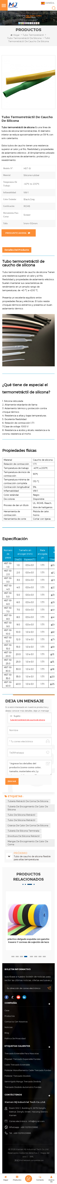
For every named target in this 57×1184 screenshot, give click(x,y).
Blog (7, 1033)
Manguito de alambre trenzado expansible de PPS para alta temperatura (28, 942)
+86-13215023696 (22, 1133)
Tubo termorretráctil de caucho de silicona (27, 720)
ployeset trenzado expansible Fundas (22, 1059)
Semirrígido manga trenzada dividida (23, 1081)
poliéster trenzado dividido (18, 1076)
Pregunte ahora (15, 233)
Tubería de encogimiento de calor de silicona (28, 808)
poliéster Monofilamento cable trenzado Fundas (28, 1070)
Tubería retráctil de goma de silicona (28, 801)
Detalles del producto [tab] (17, 250)
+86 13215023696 (29, 1127)
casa (7, 1010)
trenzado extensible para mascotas (22, 1053)
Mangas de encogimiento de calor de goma (28, 843)
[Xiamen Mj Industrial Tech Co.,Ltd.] (12, 5)
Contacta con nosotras (16, 1021)
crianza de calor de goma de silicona (28, 825)
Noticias (8, 1027)
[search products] (53, 8)
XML (32, 1156)
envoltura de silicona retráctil (24, 836)
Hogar (16, 35)
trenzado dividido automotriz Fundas (23, 1087)
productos (10, 1016)
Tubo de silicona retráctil (21, 815)
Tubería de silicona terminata (23, 830)
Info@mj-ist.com (37, 1121)
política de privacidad (15, 1038)
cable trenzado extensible (17, 1064)
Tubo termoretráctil (33, 35)
